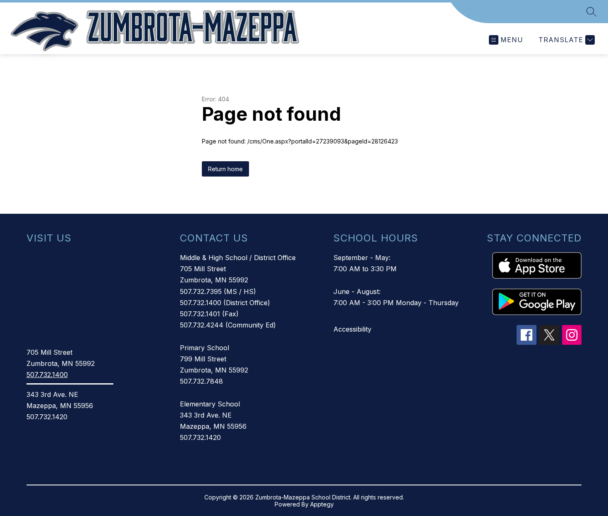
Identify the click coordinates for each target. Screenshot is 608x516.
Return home (225, 168)
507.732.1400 (47, 374)
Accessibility (352, 329)
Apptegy (322, 504)
